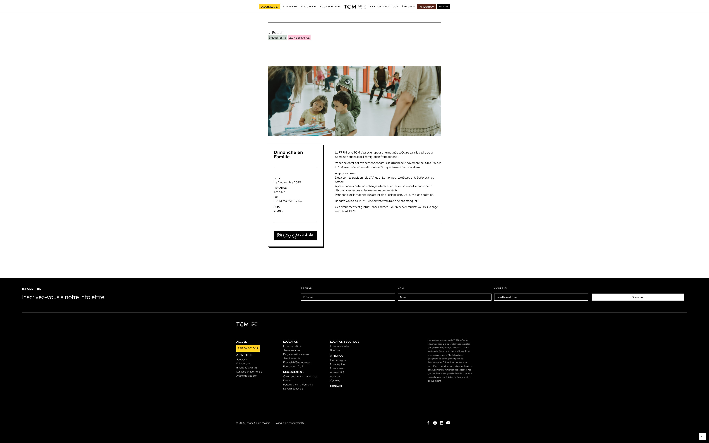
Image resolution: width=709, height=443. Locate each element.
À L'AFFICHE (290, 6)
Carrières (335, 380)
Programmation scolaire (296, 354)
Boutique (335, 350)
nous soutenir (293, 372)
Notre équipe (337, 364)
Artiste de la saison (246, 375)
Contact (336, 386)
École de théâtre (292, 346)
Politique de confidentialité (290, 423)
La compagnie (338, 360)
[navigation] (355, 6)
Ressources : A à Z (293, 366)
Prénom (306, 288)
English (443, 6)
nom (401, 288)
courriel (501, 288)
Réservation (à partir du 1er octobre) (295, 235)
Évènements (243, 363)
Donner (287, 380)
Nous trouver (337, 368)
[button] (290, 6)
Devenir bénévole (293, 388)
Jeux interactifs (291, 358)
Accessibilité (337, 372)
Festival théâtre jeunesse (297, 362)
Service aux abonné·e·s (249, 371)
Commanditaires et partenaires (300, 376)
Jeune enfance (291, 350)
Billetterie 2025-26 (246, 367)
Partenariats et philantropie (298, 384)
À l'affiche (244, 355)
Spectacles (242, 359)
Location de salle (339, 346)
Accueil (241, 341)
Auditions (335, 376)
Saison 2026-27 (248, 348)
